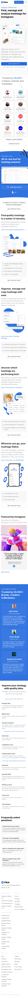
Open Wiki (17, 901)
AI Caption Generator (6, 972)
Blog (2, 956)
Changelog (17, 904)
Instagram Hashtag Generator (6, 980)
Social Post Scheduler (7, 900)
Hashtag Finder (5, 918)
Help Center (4, 961)
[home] (4, 2)
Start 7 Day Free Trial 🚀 (14, 209)
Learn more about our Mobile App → (13, 460)
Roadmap (17, 899)
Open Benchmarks (6, 966)
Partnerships (18, 959)
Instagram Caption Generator (6, 985)
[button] (25, 2)
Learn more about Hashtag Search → (14, 230)
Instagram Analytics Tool (6, 907)
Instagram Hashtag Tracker (6, 938)
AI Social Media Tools (7, 903)
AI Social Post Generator (5, 975)
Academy (3, 959)
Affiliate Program (5, 964)
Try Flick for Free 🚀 (14, 143)
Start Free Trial (18, 2)
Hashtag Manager (6, 920)
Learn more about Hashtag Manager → (10, 337)
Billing (16, 964)
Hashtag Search (5, 915)
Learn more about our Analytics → (12, 387)
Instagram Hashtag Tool (6, 897)
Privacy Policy (18, 966)
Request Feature (19, 906)
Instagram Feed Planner (5, 942)
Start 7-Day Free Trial (14, 63)
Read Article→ (6, 572)
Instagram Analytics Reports (6, 929)
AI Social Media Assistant (5, 947)
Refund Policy (18, 969)
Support (17, 956)
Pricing (16, 896)
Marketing (17, 961)
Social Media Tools (6, 969)
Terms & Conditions (20, 909)
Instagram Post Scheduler (5, 933)
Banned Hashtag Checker (5, 924)
